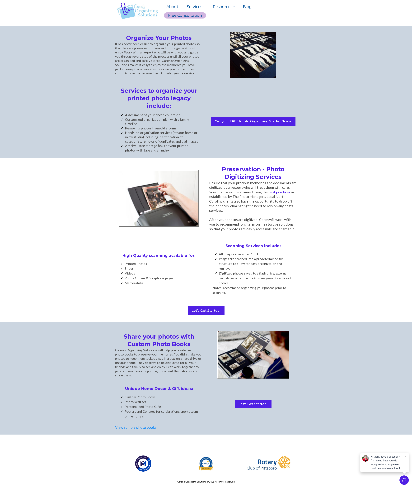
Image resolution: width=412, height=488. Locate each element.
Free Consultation (185, 15)
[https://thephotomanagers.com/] (143, 463)
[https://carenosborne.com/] (137, 11)
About (172, 6)
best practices (279, 192)
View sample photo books (135, 427)
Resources (222, 6)
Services (194, 6)
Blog (247, 6)
